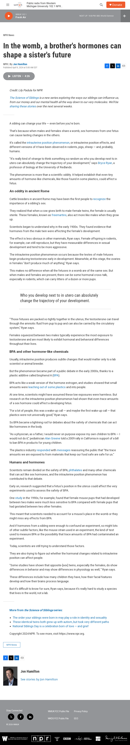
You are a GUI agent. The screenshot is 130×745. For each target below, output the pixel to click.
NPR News (8, 35)
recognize (99, 199)
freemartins (59, 215)
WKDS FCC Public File (58, 718)
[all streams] (125, 16)
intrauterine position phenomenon (48, 142)
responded (43, 450)
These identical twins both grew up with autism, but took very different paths (61, 622)
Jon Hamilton (20, 64)
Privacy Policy (81, 711)
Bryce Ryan (105, 163)
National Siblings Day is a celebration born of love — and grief (51, 626)
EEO (76, 718)
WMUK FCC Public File (58, 711)
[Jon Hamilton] (10, 676)
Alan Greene (52, 438)
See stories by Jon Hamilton (39, 679)
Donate (117, 5)
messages (63, 450)
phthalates (75, 470)
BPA (55, 375)
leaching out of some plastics (47, 387)
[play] (8, 16)
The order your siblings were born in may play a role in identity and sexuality (60, 617)
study (18, 498)
